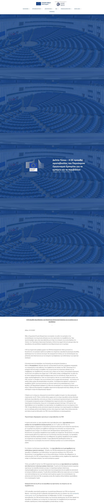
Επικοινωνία (52, 11)
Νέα (56, 8)
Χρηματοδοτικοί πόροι (66, 8)
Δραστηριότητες (48, 8)
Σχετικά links (77, 8)
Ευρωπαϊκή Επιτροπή (36, 8)
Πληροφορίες (25, 8)
